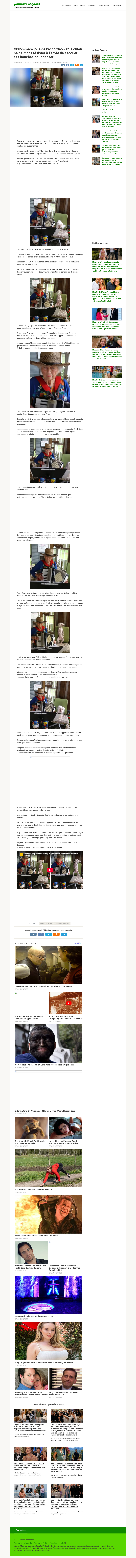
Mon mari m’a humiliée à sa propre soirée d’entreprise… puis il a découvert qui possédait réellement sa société (29, 1466)
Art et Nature (66, 5)
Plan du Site (20, 1530)
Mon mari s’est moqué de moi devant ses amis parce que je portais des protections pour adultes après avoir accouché (111, 150)
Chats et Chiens (79, 5)
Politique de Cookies (41, 1543)
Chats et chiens (46, 924)
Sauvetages (117, 5)
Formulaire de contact (57, 1543)
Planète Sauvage (103, 5)
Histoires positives (62, 924)
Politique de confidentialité (23, 1543)
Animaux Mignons (27, 4)
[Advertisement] (68, 27)
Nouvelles (91, 5)
